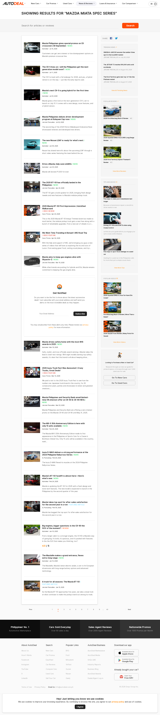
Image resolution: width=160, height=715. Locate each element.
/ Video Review (48, 211)
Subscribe (80, 314)
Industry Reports (94, 664)
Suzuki (68, 669)
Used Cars (67, 3)
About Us (25, 651)
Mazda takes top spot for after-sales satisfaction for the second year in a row (64, 503)
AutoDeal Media (94, 655)
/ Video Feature (49, 235)
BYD (67, 651)
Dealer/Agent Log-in (95, 678)
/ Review (65, 528)
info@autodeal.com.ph (64, 687)
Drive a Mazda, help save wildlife (57, 164)
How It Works (26, 655)
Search (130, 25)
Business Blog (93, 669)
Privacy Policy (40, 687)
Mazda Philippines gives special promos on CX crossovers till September (63, 44)
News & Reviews (86, 3)
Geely (68, 678)
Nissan (68, 674)
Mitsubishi (70, 660)
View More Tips (119, 268)
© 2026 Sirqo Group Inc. (129, 687)
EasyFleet (49, 660)
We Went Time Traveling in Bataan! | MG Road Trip (64, 233)
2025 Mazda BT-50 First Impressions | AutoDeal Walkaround (64, 207)
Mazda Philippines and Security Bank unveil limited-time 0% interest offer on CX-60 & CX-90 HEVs (65, 398)
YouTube (24, 669)
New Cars (35, 3)
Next (129, 609)
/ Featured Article (76, 505)
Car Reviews (50, 664)
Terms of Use (26, 687)
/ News (69, 46)
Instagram (25, 664)
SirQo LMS (92, 660)
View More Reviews (119, 171)
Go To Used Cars (119, 383)
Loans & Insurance (108, 3)
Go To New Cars (119, 377)
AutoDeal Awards (94, 674)
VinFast (68, 664)
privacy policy (118, 702)
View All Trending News (119, 90)
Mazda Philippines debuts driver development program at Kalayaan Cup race (63, 118)
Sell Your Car (51, 678)
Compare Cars (51, 669)
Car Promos (51, 3)
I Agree (80, 707)
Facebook (25, 660)
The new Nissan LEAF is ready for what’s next (62, 140)
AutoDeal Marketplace (96, 651)
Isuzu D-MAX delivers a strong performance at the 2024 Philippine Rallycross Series (65, 453)
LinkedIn (24, 678)
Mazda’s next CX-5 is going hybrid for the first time (65, 90)
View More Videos (119, 342)
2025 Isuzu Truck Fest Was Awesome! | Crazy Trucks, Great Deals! (62, 369)
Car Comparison (129, 3)
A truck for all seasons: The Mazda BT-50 (61, 582)
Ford (67, 655)
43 (107, 609)
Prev (30, 609)
